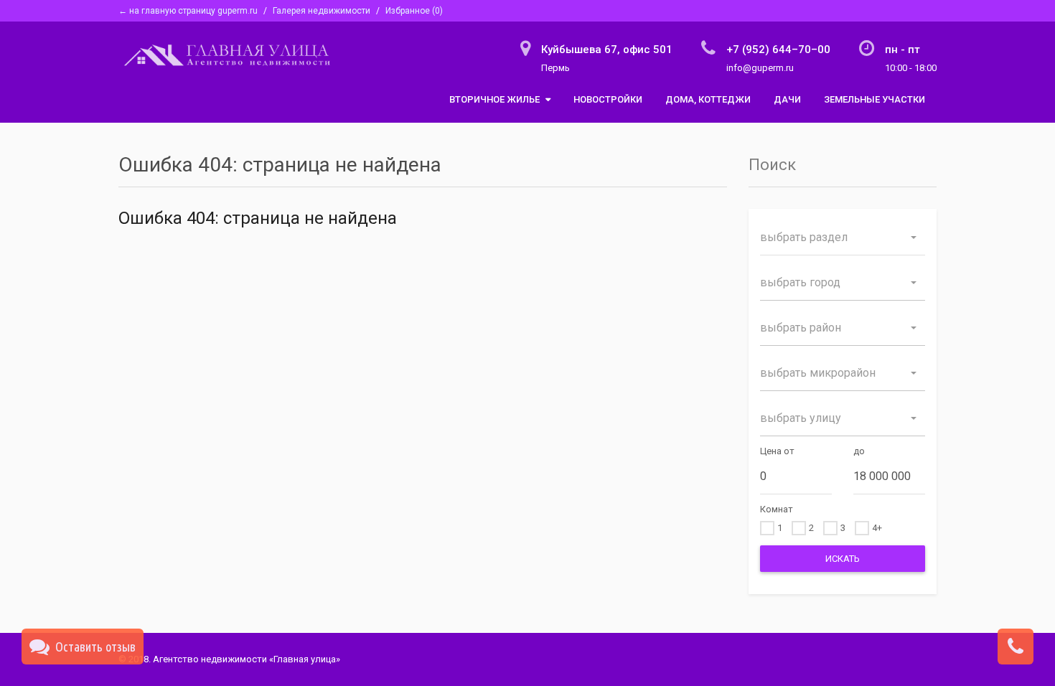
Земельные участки (874, 99)
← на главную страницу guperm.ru (188, 11)
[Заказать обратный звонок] (1015, 648)
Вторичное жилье (495, 99)
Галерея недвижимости (321, 11)
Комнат (776, 509)
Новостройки (607, 99)
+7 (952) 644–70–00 (778, 49)
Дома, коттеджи (708, 99)
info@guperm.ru (760, 67)
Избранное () (414, 11)
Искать (842, 558)
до (859, 451)
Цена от (777, 451)
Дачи (787, 99)
